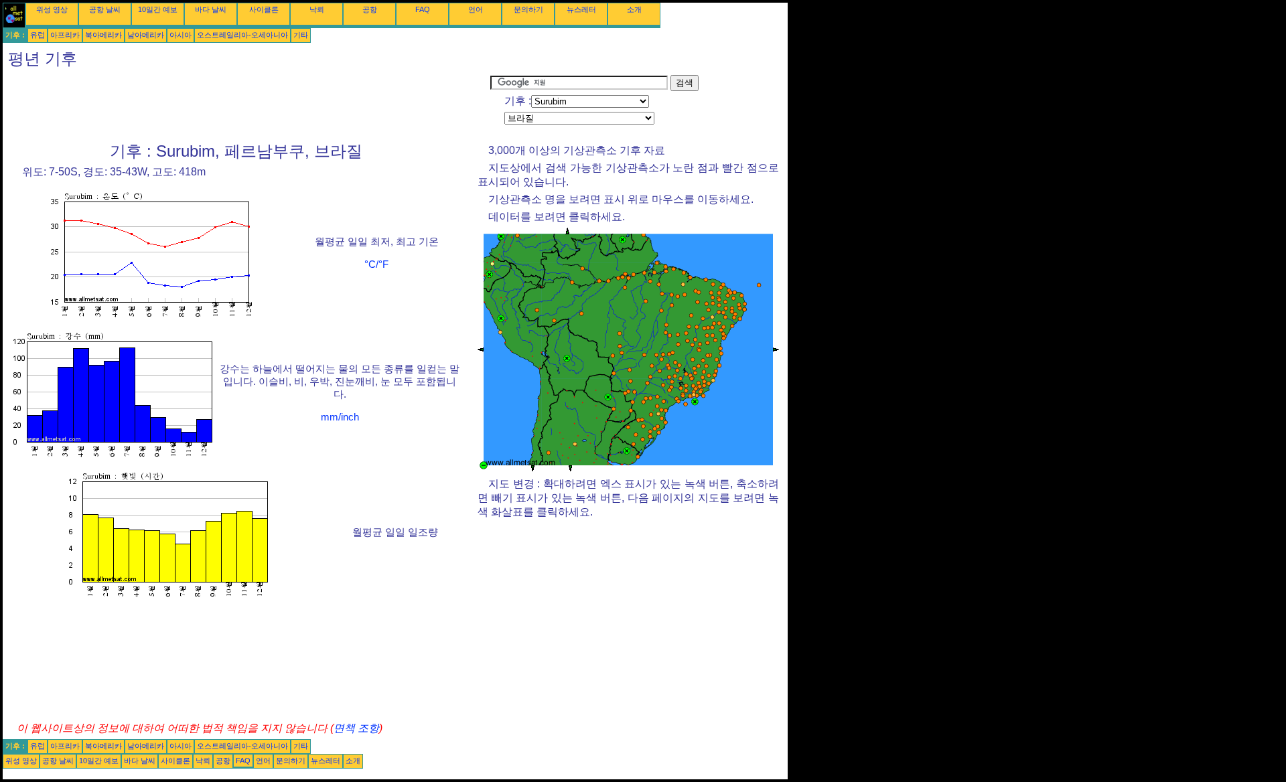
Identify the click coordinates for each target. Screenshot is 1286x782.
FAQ (422, 9)
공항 (369, 9)
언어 (475, 9)
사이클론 (264, 9)
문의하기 (528, 9)
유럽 (37, 35)
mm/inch (340, 417)
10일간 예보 (157, 9)
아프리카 (65, 35)
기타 (300, 35)
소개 (634, 9)
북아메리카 (103, 35)
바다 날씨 (210, 9)
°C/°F (376, 264)
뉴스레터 (581, 9)
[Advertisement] (246, 105)
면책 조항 (356, 728)
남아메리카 (145, 35)
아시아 (180, 35)
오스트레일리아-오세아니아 (242, 35)
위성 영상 (52, 9)
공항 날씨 (105, 9)
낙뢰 (316, 9)
